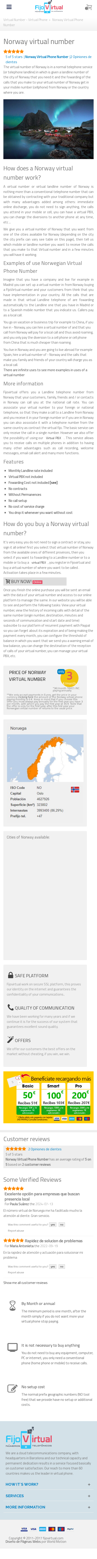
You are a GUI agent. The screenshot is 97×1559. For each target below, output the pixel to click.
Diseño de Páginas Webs (23, 1541)
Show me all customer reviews (25, 1282)
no (61, 1224)
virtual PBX (39, 562)
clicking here (25, 697)
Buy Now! (26, 581)
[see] (54, 482)
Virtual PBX (53, 438)
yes (53, 1224)
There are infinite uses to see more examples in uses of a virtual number (45, 372)
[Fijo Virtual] (49, 6)
